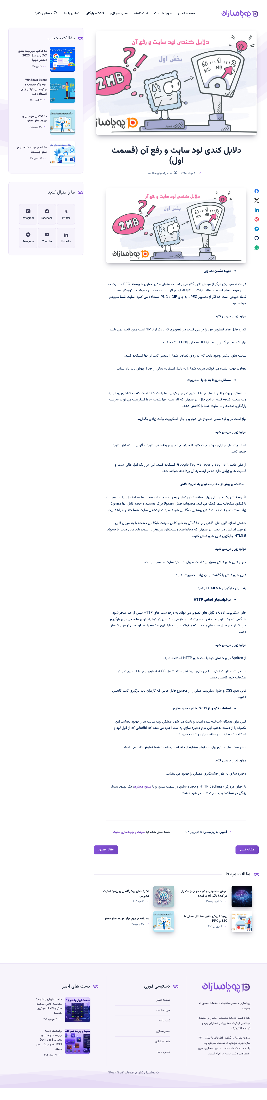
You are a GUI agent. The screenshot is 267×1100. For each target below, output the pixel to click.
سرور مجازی (119, 13)
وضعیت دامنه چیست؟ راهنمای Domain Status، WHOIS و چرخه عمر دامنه (49, 1040)
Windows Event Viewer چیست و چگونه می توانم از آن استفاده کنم (34, 87)
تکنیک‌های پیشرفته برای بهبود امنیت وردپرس (126, 893)
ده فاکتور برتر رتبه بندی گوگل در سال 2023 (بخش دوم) (32, 56)
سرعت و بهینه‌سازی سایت (129, 832)
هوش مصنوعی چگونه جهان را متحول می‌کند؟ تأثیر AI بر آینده (204, 893)
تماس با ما (71, 13)
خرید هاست (163, 13)
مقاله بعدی (106, 849)
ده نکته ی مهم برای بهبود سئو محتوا (126, 918)
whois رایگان (95, 13)
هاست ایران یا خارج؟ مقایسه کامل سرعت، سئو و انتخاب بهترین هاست (49, 1006)
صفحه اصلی (186, 13)
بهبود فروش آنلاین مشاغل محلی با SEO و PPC (205, 918)
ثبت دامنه (141, 13)
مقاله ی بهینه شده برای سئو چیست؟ (32, 150)
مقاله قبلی (247, 849)
